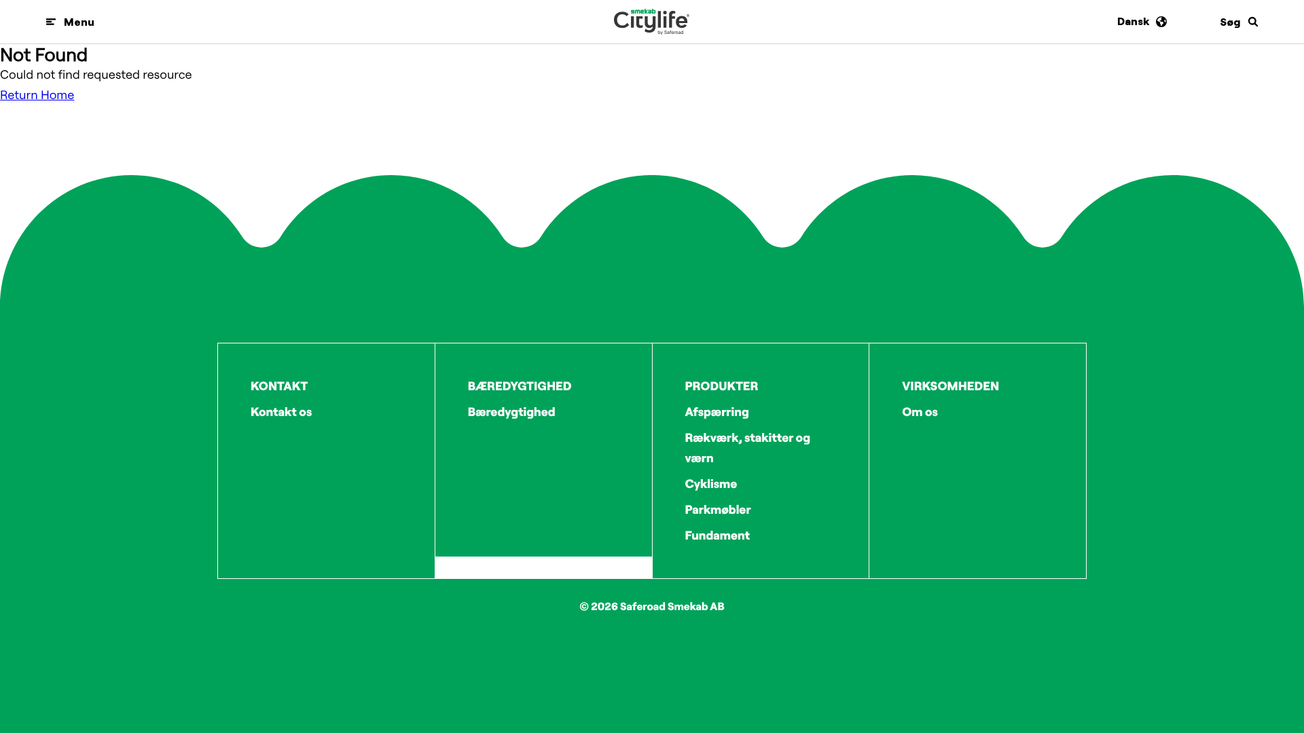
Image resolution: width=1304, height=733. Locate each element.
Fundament (717, 535)
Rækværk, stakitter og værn (748, 448)
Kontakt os (281, 411)
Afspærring (717, 411)
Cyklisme (711, 483)
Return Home (37, 94)
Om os (920, 411)
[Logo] (651, 22)
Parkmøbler (718, 509)
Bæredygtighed (512, 411)
